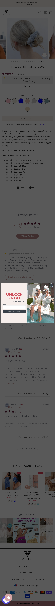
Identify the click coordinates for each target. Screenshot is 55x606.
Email (4, 304)
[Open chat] (8, 597)
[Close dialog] (51, 285)
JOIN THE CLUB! (14, 311)
